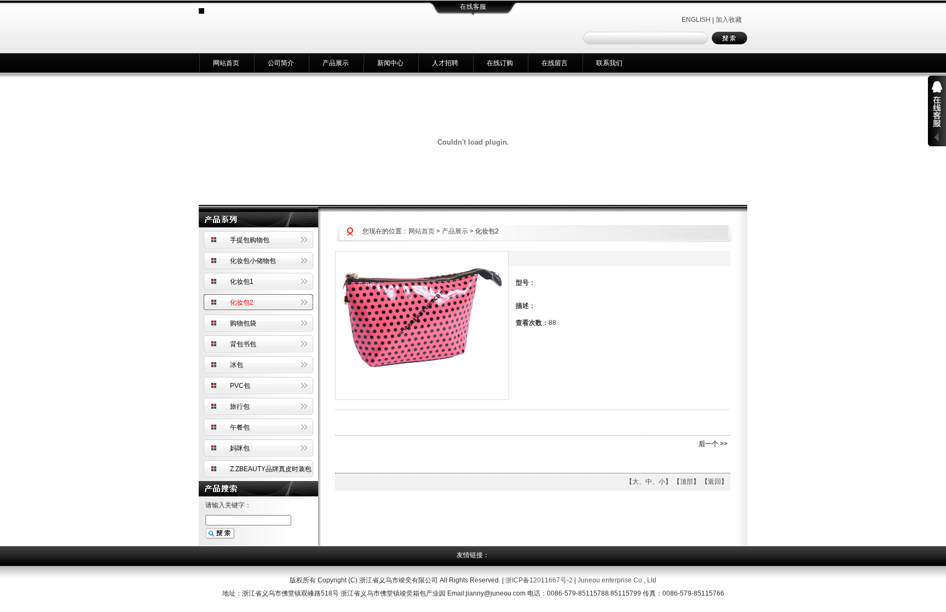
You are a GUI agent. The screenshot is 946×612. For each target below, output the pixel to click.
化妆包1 (241, 281)
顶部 (686, 481)
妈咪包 (240, 448)
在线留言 (554, 63)
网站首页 (226, 63)
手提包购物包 (249, 240)
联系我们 (609, 63)
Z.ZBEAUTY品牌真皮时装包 (271, 469)
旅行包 (240, 406)
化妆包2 (241, 302)
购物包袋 (243, 323)
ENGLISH (696, 20)
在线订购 (500, 63)
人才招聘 (445, 63)
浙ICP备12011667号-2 (539, 580)
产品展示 (335, 63)
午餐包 (240, 427)
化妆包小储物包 (253, 261)
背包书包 (243, 344)
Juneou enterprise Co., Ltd (617, 580)
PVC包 (240, 386)
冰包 (236, 365)
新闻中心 (390, 63)
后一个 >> (713, 444)
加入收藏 (729, 20)
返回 (714, 481)
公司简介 (281, 63)
